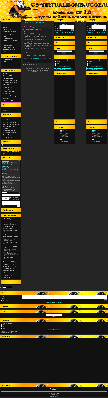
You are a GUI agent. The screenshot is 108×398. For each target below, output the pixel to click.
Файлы (31, 22)
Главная (3, 1)
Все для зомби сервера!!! (10, 230)
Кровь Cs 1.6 (7, 275)
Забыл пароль (60, 32)
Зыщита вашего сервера (10, 236)
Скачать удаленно (30, 29)
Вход (31, 1)
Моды (5, 234)
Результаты (57, 68)
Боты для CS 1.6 (8, 257)
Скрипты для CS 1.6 (9, 262)
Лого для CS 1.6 (8, 264)
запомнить (60, 30)
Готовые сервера (8, 226)
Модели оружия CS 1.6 (10, 242)
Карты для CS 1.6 (8, 266)
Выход (27, 1)
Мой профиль (11, 1)
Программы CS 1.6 (8, 268)
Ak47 (58, 61)
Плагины (5, 222)
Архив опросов (66, 68)
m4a (58, 63)
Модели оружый (8, 228)
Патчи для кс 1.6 (8, 239)
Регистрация (20, 1)
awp (58, 65)
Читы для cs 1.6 (7, 218)
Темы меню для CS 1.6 (10, 252)
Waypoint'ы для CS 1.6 (9, 271)
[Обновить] (19, 192)
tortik (25, 59)
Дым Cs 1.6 (6, 277)
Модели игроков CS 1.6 (10, 247)
